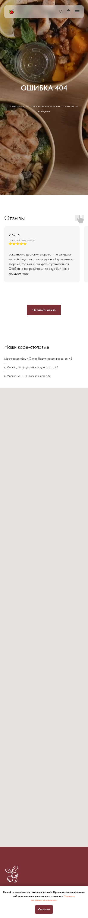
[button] (61, 11)
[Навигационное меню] (77, 11)
